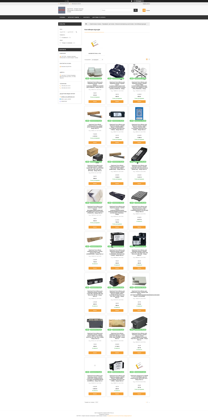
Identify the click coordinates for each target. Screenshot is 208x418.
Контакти (86, 17)
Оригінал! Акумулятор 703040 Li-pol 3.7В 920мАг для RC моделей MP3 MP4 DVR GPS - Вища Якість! (139, 377)
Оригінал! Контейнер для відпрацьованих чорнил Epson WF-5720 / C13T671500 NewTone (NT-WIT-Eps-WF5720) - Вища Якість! (95, 168)
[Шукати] (136, 10)
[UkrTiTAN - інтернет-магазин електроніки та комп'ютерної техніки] (61, 13)
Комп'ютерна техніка (95, 24)
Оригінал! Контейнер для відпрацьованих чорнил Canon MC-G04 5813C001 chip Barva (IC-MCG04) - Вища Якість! (139, 252)
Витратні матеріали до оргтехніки (124, 24)
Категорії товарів (73, 17)
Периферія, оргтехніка (108, 24)
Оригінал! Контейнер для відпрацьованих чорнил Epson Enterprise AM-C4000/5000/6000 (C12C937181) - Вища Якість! (139, 209)
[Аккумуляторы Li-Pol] (94, 43)
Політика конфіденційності (125, 415)
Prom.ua (112, 412)
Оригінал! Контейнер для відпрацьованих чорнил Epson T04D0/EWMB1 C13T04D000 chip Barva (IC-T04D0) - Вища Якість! (117, 127)
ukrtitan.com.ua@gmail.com (68, 96)
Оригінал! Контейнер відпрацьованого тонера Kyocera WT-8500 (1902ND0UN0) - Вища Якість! (94, 252)
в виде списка (149, 60)
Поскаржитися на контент (113, 415)
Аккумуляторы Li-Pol (94, 53)
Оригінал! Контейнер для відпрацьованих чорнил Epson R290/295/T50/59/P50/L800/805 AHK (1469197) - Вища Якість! (94, 84)
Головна (62, 17)
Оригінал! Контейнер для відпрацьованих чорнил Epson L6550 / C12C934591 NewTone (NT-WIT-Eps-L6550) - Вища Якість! (95, 336)
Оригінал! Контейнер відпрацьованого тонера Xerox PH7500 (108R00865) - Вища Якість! (95, 126)
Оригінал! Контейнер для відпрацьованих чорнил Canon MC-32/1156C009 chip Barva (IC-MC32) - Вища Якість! (95, 293)
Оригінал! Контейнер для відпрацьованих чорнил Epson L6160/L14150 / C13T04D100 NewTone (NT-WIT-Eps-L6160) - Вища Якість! (117, 294)
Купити (95, 101)
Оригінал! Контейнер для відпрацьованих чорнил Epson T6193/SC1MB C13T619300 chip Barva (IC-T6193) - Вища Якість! (139, 127)
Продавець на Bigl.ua (104, 414)
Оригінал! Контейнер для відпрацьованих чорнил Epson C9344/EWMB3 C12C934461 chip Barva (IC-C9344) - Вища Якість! (117, 252)
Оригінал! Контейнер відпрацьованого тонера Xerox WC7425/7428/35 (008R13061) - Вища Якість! (117, 167)
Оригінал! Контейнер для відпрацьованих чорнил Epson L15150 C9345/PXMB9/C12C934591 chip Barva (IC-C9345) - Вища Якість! (139, 336)
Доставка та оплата (98, 17)
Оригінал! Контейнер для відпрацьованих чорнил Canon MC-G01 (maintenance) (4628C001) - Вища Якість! (139, 167)
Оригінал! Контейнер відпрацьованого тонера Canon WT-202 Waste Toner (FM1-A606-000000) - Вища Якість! (117, 336)
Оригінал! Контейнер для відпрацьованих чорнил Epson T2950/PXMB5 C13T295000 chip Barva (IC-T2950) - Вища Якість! (117, 378)
